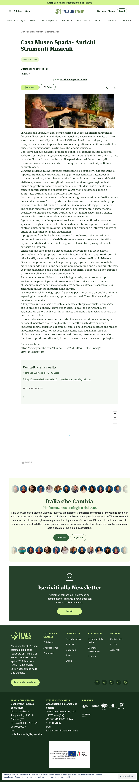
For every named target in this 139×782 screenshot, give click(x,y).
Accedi (122, 11)
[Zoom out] (115, 418)
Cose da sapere (73, 639)
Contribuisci (116, 639)
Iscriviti (69, 611)
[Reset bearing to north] (115, 421)
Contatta (31, 87)
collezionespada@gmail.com (76, 379)
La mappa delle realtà (95, 641)
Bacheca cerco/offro (94, 649)
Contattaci (48, 653)
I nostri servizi (50, 647)
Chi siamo (48, 642)
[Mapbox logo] (27, 462)
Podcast (70, 644)
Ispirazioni (71, 649)
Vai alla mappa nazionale (73, 79)
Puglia (24, 73)
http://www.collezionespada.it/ (41, 379)
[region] (69, 437)
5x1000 (113, 644)
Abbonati (61, 537)
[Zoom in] (115, 414)
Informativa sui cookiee (63, 777)
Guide (69, 660)
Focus (69, 655)
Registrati (78, 537)
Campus (92, 656)
